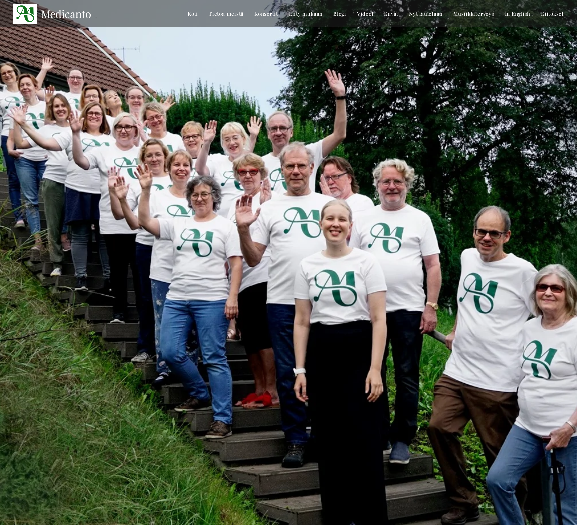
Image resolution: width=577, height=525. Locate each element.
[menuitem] (194, 13)
